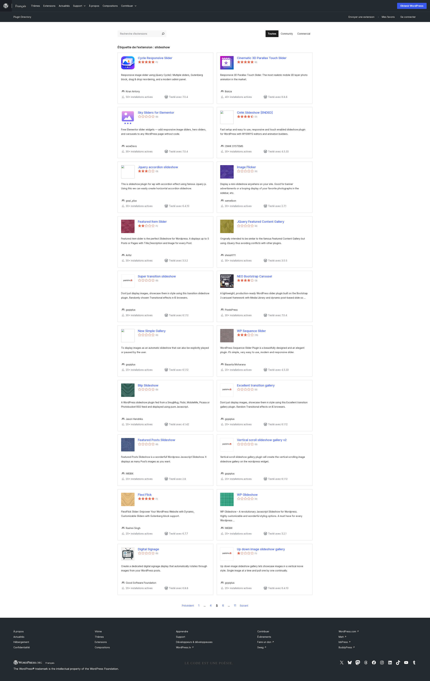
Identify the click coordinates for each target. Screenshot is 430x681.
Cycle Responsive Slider (155, 58)
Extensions (101, 642)
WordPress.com (349, 631)
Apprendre (182, 631)
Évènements (264, 636)
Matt (343, 636)
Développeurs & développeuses (194, 642)
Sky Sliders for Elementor (156, 112)
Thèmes (99, 636)
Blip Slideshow (148, 385)
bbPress (345, 642)
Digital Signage (148, 549)
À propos (18, 631)
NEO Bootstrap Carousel (254, 276)
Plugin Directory (22, 16)
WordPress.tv (185, 647)
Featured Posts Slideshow (156, 440)
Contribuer (263, 631)
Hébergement (21, 642)
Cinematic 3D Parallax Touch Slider (262, 58)
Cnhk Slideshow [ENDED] (255, 112)
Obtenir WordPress (411, 5)
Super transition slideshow (157, 276)
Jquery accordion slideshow (158, 167)
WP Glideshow (247, 494)
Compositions (102, 647)
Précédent (188, 605)
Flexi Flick (145, 494)
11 (235, 605)
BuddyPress (347, 647)
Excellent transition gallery (256, 385)
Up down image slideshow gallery (261, 549)
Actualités (18, 636)
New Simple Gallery (152, 331)
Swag (261, 647)
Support (180, 636)
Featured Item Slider (152, 221)
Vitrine (98, 631)
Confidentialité (21, 647)
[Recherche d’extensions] (163, 33)
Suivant (244, 605)
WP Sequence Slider (251, 331)
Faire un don (265, 642)
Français (50, 663)
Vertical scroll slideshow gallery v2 (262, 440)
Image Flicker (246, 167)
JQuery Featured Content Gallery (260, 221)
